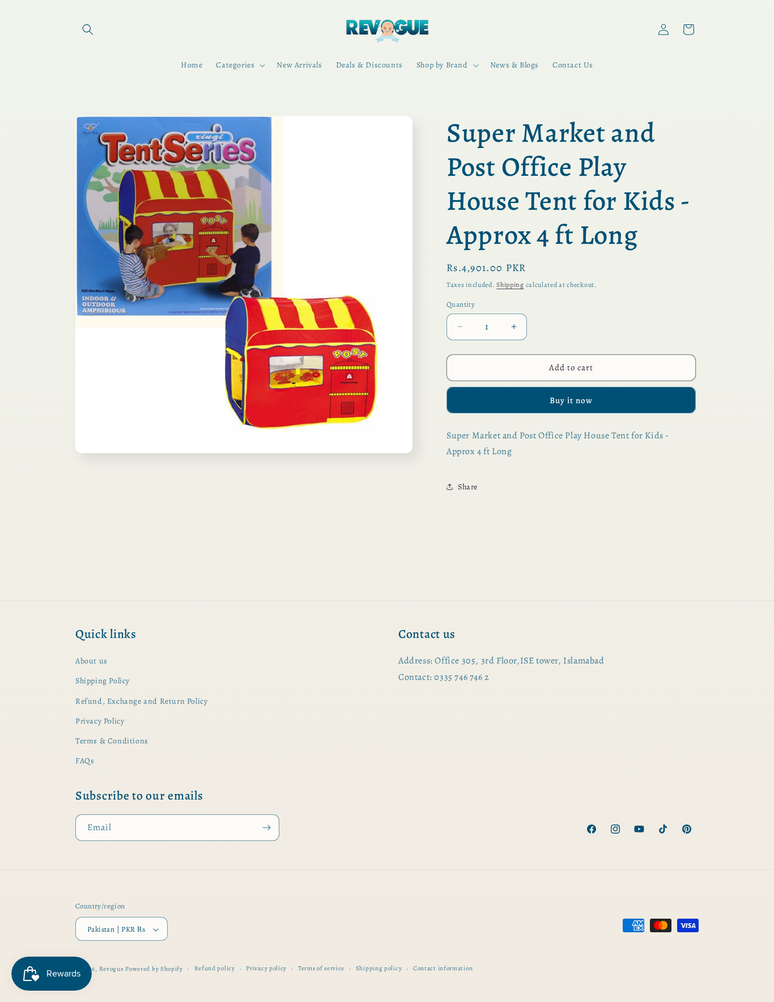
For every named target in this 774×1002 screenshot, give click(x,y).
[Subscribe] (266, 827)
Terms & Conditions (111, 740)
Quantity (460, 304)
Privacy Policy (99, 721)
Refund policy (214, 969)
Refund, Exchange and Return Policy (141, 701)
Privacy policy (266, 969)
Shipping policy (379, 969)
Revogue (111, 969)
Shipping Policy (102, 680)
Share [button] (468, 486)
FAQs (84, 760)
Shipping (510, 284)
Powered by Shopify (154, 969)
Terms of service (321, 969)
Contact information (443, 969)
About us (91, 661)
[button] (87, 29)
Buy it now (571, 400)
